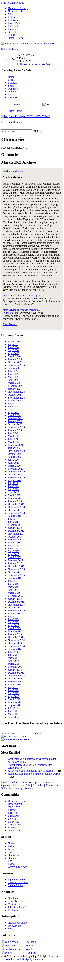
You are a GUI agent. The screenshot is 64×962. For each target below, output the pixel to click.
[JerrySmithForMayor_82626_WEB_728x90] (25, 116)
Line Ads (25, 785)
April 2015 (13, 625)
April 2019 (13, 492)
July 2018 (13, 518)
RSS (10, 928)
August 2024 (14, 400)
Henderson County (18, 8)
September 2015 (16, 610)
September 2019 (16, 477)
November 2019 (16, 471)
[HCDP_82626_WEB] (13, 736)
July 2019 (13, 483)
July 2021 (13, 439)
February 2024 (15, 418)
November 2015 (16, 604)
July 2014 (13, 652)
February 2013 (15, 702)
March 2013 (14, 699)
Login (15, 49)
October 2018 (15, 510)
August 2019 (14, 480)
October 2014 (15, 643)
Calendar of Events (18, 882)
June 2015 (13, 619)
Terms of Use (8, 959)
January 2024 (15, 421)
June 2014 (13, 654)
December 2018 (16, 504)
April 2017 (13, 554)
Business (12, 82)
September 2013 (16, 681)
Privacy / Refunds (24, 788)
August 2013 (14, 684)
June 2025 (13, 374)
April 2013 (13, 696)
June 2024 (13, 406)
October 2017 (15, 536)
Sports (11, 85)
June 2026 (13, 347)
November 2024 (16, 391)
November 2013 (16, 675)
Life (10, 94)
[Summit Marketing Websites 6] (18, 739)
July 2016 (13, 581)
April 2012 (13, 717)
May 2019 (13, 489)
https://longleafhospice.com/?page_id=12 (24, 295)
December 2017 (16, 530)
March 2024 (14, 415)
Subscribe (6, 49)
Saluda (11, 35)
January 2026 (15, 359)
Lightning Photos (17, 879)
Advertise (13, 901)
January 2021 (15, 448)
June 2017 (13, 548)
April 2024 (13, 412)
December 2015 (16, 601)
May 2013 (13, 693)
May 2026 (13, 350)
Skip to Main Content (12, 2)
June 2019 (13, 486)
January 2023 (15, 430)
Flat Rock (13, 20)
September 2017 (16, 539)
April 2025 (13, 379)
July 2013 (13, 687)
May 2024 (13, 409)
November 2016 (16, 569)
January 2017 (15, 563)
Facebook (31, 941)
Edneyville (13, 26)
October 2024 (15, 394)
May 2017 (13, 551)
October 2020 (15, 453)
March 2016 (14, 592)
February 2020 (15, 468)
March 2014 (14, 663)
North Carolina (15, 37)
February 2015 (15, 631)
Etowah (12, 29)
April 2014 (13, 660)
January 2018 (15, 527)
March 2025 (14, 382)
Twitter (29, 945)
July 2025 (13, 371)
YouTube (30, 949)
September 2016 (16, 575)
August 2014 (14, 649)
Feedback (13, 910)
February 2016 (15, 595)
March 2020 (14, 465)
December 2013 (16, 672)
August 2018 (14, 516)
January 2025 (15, 388)
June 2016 (13, 584)
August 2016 (14, 578)
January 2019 (15, 501)
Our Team (13, 898)
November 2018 (16, 507)
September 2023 (16, 427)
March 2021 (14, 442)
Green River (14, 32)
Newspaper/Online (17, 922)
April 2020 (13, 462)
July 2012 (13, 708)
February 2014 (15, 666)
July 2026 (13, 344)
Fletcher (12, 17)
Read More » (10, 324)
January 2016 (15, 598)
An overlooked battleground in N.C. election (31, 770)
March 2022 (14, 436)
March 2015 (14, 628)
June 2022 (13, 433)
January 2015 (15, 634)
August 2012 (14, 705)
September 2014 (16, 646)
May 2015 (13, 622)
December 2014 (16, 637)
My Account (14, 925)
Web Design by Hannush (30, 959)
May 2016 (13, 586)
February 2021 (15, 445)
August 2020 (14, 456)
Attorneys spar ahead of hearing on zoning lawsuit (34, 773)
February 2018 (15, 524)
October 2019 (15, 474)
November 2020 (16, 450)
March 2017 (14, 557)
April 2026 (13, 353)
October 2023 (15, 424)
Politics (11, 79)
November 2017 (16, 533)
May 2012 (13, 714)
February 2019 (15, 498)
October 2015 (15, 607)
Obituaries (13, 88)
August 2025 (14, 368)
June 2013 (13, 690)
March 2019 (14, 495)
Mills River (14, 14)
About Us (38, 785)
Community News (17, 866)
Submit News (15, 110)
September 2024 (16, 397)
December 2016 (16, 566)
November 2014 (16, 640)
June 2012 (13, 711)
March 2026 (14, 356)
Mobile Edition (15, 885)
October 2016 (15, 572)
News (11, 843)
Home (11, 76)
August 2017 (14, 542)
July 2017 (13, 545)
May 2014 (13, 657)
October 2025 (15, 362)
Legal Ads (13, 97)
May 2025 (13, 377)
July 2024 (13, 403)
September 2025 (16, 365)
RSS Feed (31, 952)
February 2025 (15, 385)
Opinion (12, 91)
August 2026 (14, 341)
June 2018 (13, 521)
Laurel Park (14, 23)
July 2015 (13, 616)
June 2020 (13, 459)
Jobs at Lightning (17, 907)
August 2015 (14, 613)
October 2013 (15, 678)
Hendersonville (16, 11)
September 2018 (16, 513)
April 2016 (13, 589)
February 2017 (15, 560)
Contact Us (52, 785)
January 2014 (15, 669)
